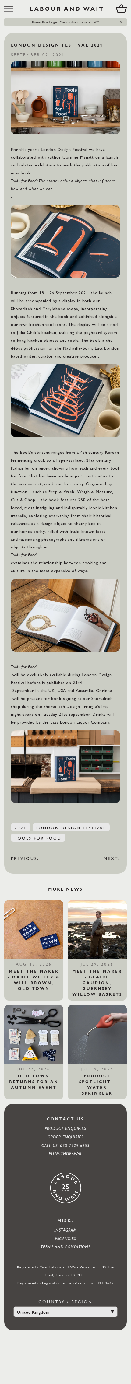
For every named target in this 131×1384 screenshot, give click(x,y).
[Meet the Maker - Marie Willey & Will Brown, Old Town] (33, 929)
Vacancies (65, 1238)
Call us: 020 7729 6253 (65, 1145)
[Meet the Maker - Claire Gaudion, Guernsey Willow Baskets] (97, 929)
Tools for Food (38, 838)
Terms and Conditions (65, 1246)
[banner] (65, 9)
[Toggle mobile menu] (10, 9)
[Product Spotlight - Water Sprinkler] (97, 1034)
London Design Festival (71, 827)
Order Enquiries (65, 1136)
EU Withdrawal (65, 1153)
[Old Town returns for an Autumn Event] (33, 1034)
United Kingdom (33, 1312)
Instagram (65, 1229)
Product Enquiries (65, 1128)
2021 (21, 827)
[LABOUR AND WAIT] (66, 9)
